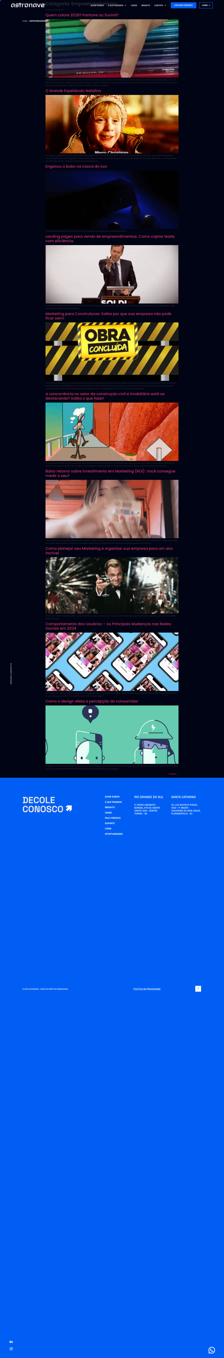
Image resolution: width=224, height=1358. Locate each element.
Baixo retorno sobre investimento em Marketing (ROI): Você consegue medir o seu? (110, 473)
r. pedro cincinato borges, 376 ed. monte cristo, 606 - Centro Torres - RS (147, 809)
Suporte (110, 823)
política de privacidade (147, 989)
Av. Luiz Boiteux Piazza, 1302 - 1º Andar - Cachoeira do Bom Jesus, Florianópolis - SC (185, 809)
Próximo (173, 774)
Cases (134, 5)
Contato (158, 5)
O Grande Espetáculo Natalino (73, 90)
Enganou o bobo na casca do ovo (76, 166)
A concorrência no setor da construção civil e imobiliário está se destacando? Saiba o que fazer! (105, 396)
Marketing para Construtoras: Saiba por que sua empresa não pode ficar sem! (108, 316)
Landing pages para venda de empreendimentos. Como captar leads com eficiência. (110, 238)
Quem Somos (97, 5)
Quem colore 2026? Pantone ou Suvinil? (82, 15)
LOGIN (108, 828)
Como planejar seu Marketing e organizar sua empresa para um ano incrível (109, 551)
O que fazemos (115, 5)
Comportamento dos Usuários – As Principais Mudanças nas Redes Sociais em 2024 (108, 626)
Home (24, 21)
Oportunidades (114, 834)
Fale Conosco (113, 818)
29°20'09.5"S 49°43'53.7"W (11, 673)
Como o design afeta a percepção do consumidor (92, 701)
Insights (145, 5)
